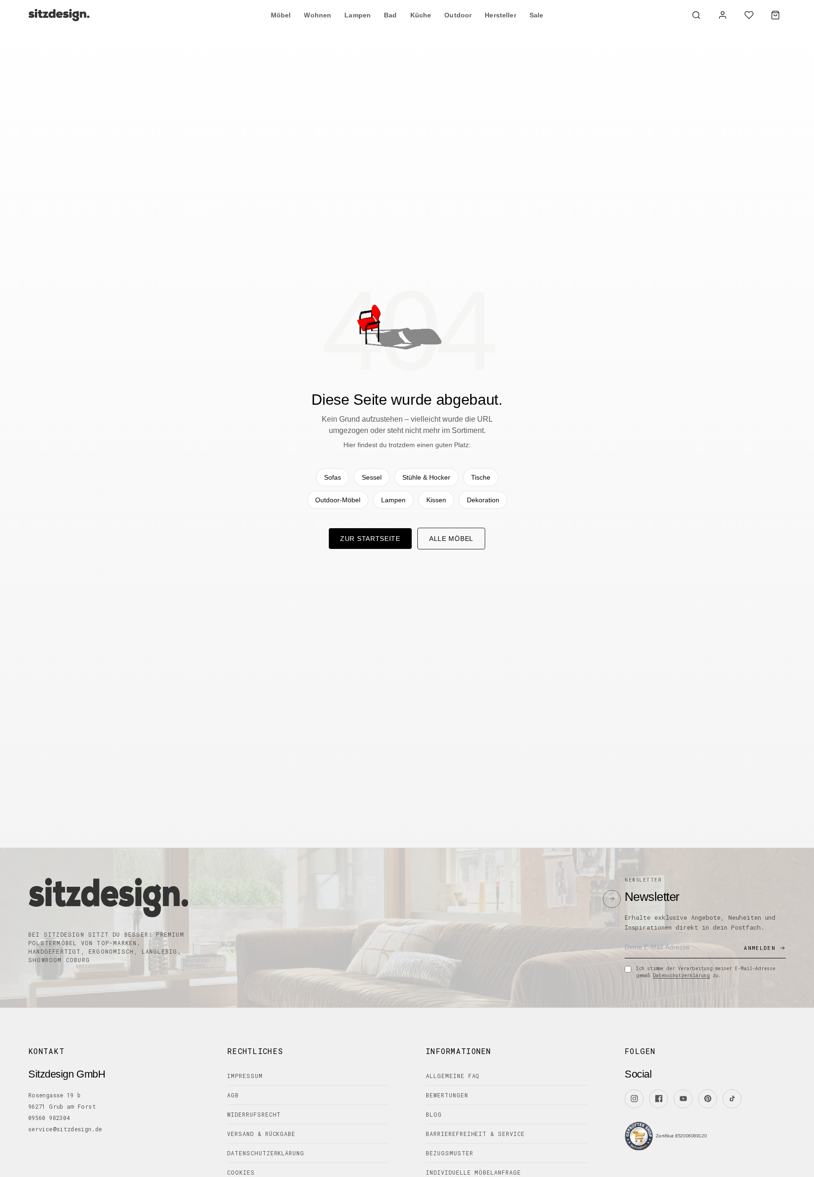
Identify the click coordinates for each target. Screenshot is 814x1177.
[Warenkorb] (775, 15)
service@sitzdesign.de (65, 1129)
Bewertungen (447, 1095)
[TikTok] (732, 1098)
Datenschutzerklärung (681, 976)
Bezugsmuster (449, 1153)
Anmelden (759, 947)
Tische (480, 477)
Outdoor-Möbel (337, 500)
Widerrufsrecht (254, 1114)
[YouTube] (683, 1098)
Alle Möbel (451, 538)
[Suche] (696, 15)
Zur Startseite (370, 538)
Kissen (436, 500)
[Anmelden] (722, 15)
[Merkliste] (749, 15)
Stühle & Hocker (426, 477)
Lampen (393, 500)
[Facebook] (658, 1098)
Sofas (332, 477)
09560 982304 (49, 1117)
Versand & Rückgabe (261, 1133)
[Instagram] (634, 1098)
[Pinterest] (707, 1098)
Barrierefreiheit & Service (475, 1133)
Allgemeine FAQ (453, 1075)
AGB (233, 1095)
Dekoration (483, 500)
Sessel (372, 477)
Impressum (245, 1075)
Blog (434, 1114)
